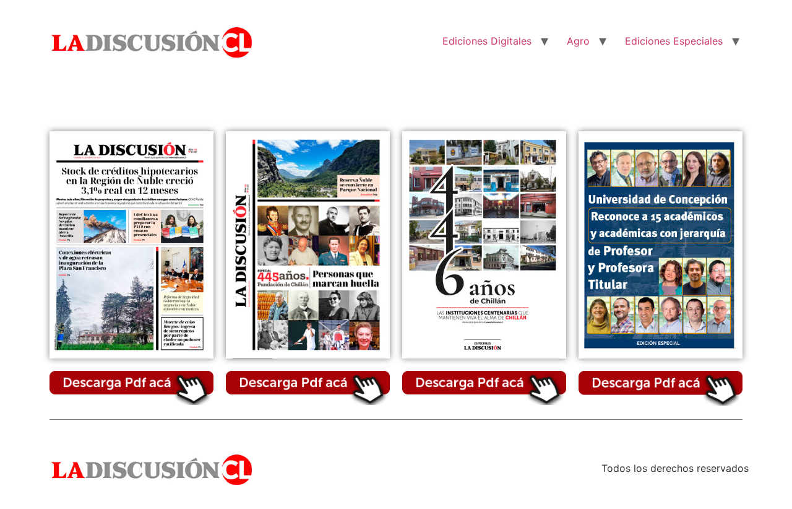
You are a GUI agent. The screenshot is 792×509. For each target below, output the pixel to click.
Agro (578, 41)
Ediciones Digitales (487, 41)
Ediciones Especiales (674, 41)
